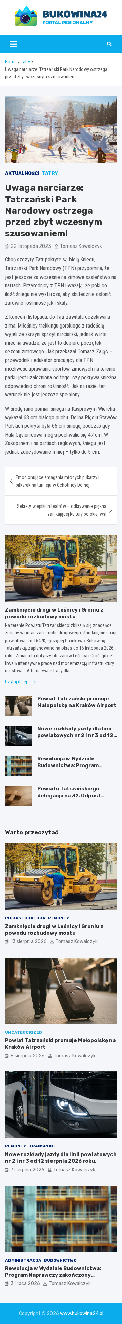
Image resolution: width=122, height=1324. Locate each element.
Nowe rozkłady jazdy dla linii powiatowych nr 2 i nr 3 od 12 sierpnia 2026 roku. (75, 735)
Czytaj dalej (16, 681)
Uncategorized (23, 1032)
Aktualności (22, 173)
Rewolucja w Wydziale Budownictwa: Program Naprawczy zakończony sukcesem (68, 769)
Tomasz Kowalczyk (81, 246)
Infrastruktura (25, 918)
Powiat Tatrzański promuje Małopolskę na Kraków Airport (76, 702)
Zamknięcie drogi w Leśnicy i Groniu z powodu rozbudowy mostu (54, 613)
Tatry (50, 173)
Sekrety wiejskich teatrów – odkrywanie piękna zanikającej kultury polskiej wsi (61, 509)
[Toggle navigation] (13, 44)
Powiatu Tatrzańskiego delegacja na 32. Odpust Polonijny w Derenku (69, 795)
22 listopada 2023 (31, 246)
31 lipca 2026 (25, 1284)
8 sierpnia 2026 (28, 1056)
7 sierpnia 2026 (27, 1170)
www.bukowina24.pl (81, 1313)
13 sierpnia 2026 (29, 941)
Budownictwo (60, 1260)
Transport (42, 1146)
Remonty (58, 918)
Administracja (23, 1260)
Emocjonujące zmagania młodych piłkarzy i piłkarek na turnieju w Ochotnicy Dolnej (57, 481)
